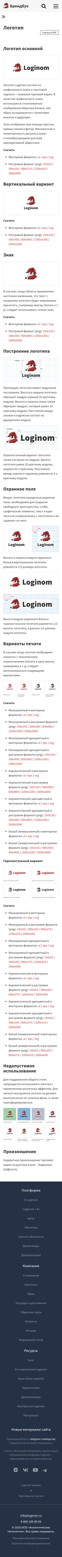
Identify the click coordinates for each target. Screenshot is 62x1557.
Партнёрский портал (31, 1496)
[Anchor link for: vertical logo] (56, 184)
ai (39, 157)
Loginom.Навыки (31, 1485)
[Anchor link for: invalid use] (57, 1068)
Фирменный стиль (31, 1340)
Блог (31, 1360)
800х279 (26, 168)
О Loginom (31, 1200)
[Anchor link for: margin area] (38, 488)
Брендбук (19, 6)
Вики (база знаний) (31, 1378)
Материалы (31, 1415)
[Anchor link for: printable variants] (43, 643)
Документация (31, 1255)
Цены (31, 1218)
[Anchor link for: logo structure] (52, 351)
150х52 (47, 164)
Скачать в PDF (49, 32)
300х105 (14, 168)
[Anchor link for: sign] (16, 254)
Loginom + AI (31, 1209)
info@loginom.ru (31, 1515)
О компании (31, 1275)
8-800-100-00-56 (31, 1521)
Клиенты (31, 1321)
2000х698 (15, 173)
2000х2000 (15, 244)
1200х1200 (40, 239)
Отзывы (31, 1330)
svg (51, 157)
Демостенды (31, 1246)
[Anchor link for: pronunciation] (38, 1151)
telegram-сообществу (42, 1439)
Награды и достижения (31, 1303)
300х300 (14, 239)
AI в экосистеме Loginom (31, 1369)
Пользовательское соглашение (31, 1538)
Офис (31, 1294)
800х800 (26, 239)
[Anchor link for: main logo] (45, 48)
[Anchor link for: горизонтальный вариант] (44, 861)
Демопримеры (31, 1397)
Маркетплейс (31, 1388)
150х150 (48, 235)
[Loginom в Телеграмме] (45, 1470)
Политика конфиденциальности (31, 1543)
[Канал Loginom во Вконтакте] (15, 1470)
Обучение (31, 1227)
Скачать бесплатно (31, 1237)
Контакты (31, 1284)
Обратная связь (31, 1312)
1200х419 (40, 168)
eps (44, 157)
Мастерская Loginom (31, 1406)
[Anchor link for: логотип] (5, 37)
